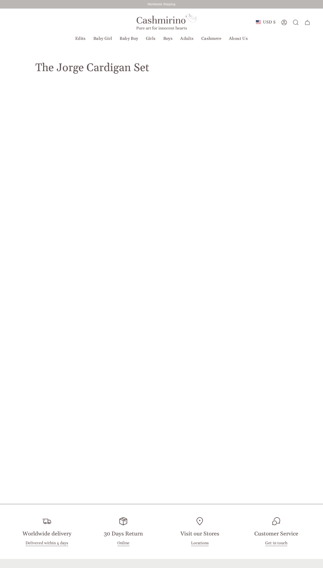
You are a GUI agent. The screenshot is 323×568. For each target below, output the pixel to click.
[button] (80, 38)
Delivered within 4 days (46, 543)
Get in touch (276, 543)
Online (123, 543)
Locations (200, 543)
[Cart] (307, 22)
